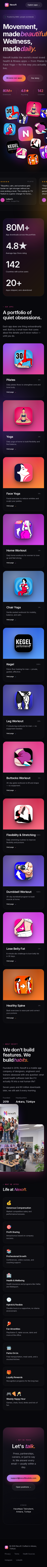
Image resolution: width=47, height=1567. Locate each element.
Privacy (8, 1554)
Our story (35, 78)
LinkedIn (19, 1560)
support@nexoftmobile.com (23, 1478)
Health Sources (29, 1554)
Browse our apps (14, 78)
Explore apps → (34, 5)
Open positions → (23, 1487)
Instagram (8, 1560)
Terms (16, 1554)
